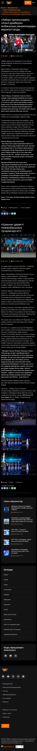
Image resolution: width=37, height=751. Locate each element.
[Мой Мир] (7, 213)
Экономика (7, 589)
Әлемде (6, 594)
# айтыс (4, 211)
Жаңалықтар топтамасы (12, 629)
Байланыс (6, 702)
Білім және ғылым (10, 614)
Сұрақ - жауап (7, 713)
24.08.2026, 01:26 (18, 544)
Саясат (6, 575)
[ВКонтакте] (2, 213)
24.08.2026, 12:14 (18, 512)
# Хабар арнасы (13, 207)
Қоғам (6, 580)
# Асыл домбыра (25, 207)
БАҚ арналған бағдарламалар (12, 687)
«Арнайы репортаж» (10, 634)
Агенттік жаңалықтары (12, 624)
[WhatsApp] (12, 213)
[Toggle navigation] (2, 2)
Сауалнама (6, 717)
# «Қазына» (19, 482)
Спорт (6, 585)
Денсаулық (8, 619)
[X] (10, 213)
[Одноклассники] (5, 213)
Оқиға (6, 609)
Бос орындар (7, 698)
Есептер (5, 691)
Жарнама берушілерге (9, 694)
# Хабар (10, 482)
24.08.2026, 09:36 (18, 524)
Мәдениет (7, 599)
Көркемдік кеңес (8, 683)
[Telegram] (15, 213)
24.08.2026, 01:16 (18, 555)
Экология (7, 604)
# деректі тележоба (8, 485)
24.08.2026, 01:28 (18, 534)
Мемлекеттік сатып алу (10, 710)
